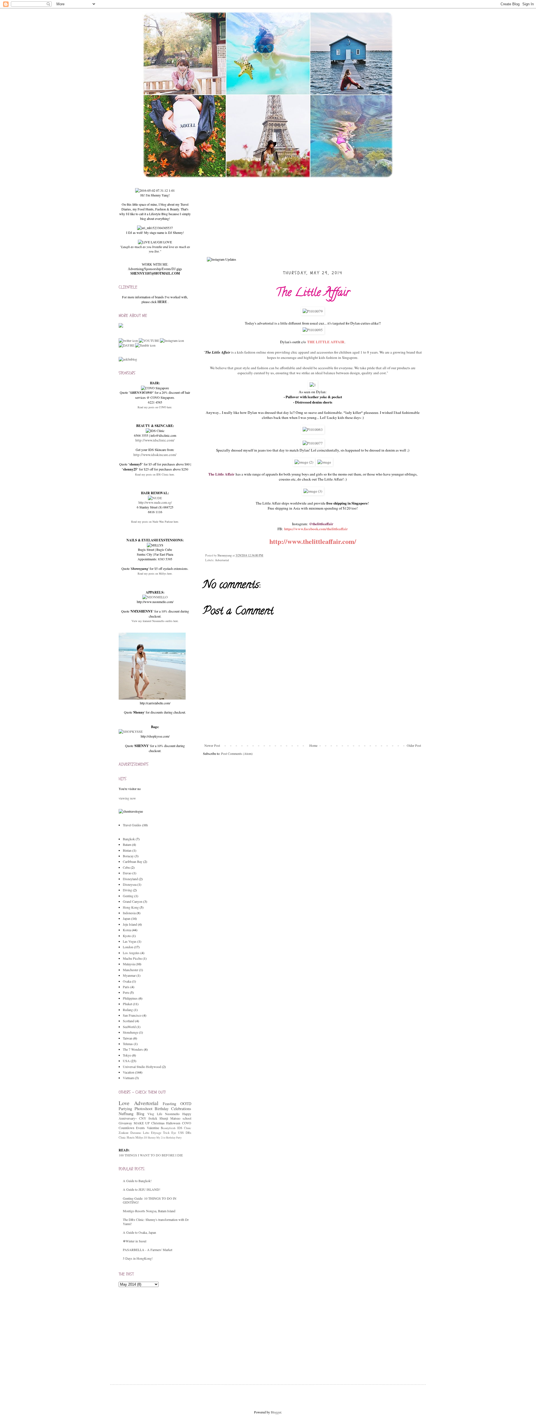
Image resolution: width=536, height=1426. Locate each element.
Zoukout (123, 1133)
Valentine (153, 1127)
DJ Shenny (150, 1137)
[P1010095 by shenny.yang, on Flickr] (312, 329)
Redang (128, 1009)
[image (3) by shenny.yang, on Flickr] (313, 491)
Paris (126, 987)
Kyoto (127, 935)
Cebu (126, 867)
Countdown (126, 1127)
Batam (127, 844)
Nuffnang (126, 1113)
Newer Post (212, 745)
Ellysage (156, 1133)
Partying (125, 1108)
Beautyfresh (168, 1128)
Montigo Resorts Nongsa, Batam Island (149, 1211)
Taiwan (127, 1038)
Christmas (158, 1123)
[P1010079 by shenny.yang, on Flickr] (312, 311)
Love (124, 1102)
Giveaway (125, 1123)
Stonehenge (130, 1032)
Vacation (128, 1072)
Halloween (173, 1123)
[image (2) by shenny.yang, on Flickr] (304, 462)
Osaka (127, 981)
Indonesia (129, 913)
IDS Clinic (184, 1128)
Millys (139, 1137)
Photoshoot (143, 1108)
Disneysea (130, 884)
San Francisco (132, 1015)
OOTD (185, 1103)
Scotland (128, 1021)
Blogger (276, 1412)
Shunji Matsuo (169, 1118)
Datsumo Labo (139, 1133)
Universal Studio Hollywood (142, 1066)
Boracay (128, 856)
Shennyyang (225, 555)
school (187, 1118)
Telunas (128, 1043)
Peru (126, 992)
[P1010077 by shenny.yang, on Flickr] (312, 443)
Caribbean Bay (132, 861)
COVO (186, 1123)
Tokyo (127, 1055)
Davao (127, 873)
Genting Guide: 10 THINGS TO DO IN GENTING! (149, 1200)
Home (313, 745)
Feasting (169, 1103)
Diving (127, 890)
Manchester (130, 970)
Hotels (131, 1137)
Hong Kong (131, 907)
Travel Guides (132, 825)
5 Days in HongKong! (138, 1258)
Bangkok (129, 839)
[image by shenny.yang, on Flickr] (324, 462)
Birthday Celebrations (173, 1108)
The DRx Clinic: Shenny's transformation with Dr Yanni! (156, 1221)
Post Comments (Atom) (237, 753)
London (128, 947)
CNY (142, 1118)
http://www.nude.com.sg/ (155, 502)
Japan (126, 918)
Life (159, 1113)
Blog (140, 1113)
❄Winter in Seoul (134, 1241)
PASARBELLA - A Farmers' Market (147, 1249)
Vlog (150, 1113)
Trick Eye (169, 1133)
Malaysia (129, 964)
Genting (128, 896)
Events (140, 1127)
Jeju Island (130, 924)
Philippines (130, 998)
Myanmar (129, 975)
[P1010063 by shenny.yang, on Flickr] (312, 429)
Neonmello (172, 1113)
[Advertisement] (160, 1330)
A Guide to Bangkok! (137, 1180)
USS (181, 1133)
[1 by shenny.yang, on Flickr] (313, 384)
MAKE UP (142, 1123)
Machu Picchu (132, 958)
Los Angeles (131, 952)
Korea (127, 930)
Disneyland (130, 879)
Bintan (127, 850)
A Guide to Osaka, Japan (139, 1232)
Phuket (127, 1004)
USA (126, 1060)
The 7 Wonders (133, 1049)
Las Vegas (130, 941)
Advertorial (222, 560)
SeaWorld (129, 1026)
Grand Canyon (132, 901)
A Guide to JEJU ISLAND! (141, 1189)
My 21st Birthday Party (169, 1137)
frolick (153, 1118)
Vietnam (128, 1077)
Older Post (414, 745)
